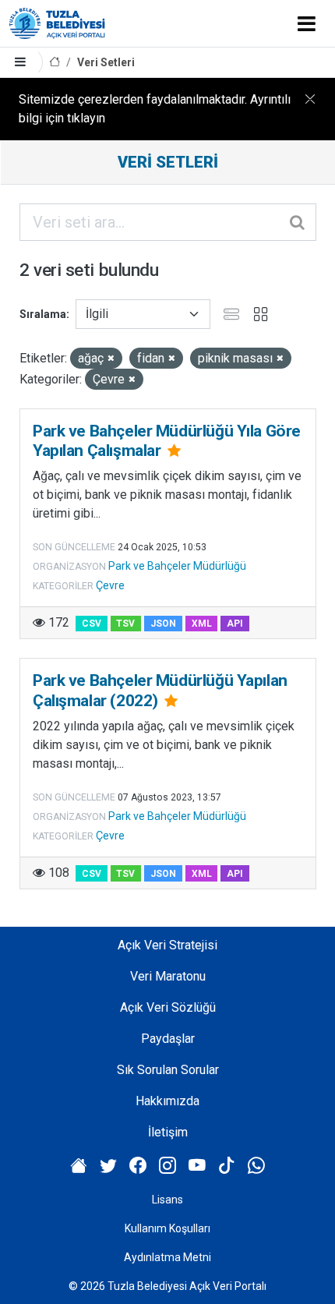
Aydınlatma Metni (167, 1257)
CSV (91, 623)
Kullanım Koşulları (167, 1228)
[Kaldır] (111, 359)
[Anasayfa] (54, 63)
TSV (125, 623)
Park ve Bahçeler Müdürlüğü (177, 566)
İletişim (168, 1132)
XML (202, 623)
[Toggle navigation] (306, 23)
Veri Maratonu (168, 976)
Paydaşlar (168, 1038)
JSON (163, 623)
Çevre (110, 585)
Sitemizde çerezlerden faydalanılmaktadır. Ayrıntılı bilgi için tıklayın (155, 108)
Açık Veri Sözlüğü (168, 1007)
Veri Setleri (106, 62)
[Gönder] (298, 222)
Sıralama (42, 314)
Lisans (167, 1199)
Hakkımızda (167, 1101)
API (235, 623)
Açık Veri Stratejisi (167, 945)
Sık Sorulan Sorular (168, 1069)
